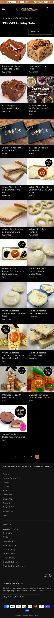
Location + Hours (10, 529)
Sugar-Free (8, 511)
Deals (5, 537)
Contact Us (8, 533)
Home (5, 18)
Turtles (6, 486)
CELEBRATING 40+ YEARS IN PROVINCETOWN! (26, 466)
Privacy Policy (9, 554)
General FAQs (9, 541)
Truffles (6, 482)
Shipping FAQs (10, 545)
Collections (12, 18)
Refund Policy (9, 549)
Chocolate (7, 495)
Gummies (7, 503)
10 (31, 457)
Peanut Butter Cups (12, 478)
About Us (7, 525)
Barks (5, 490)
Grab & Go (7, 499)
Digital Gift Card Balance (14, 566)
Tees (5, 515)
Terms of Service (10, 558)
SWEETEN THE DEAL (13, 584)
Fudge (6, 474)
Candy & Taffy (9, 507)
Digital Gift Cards (10, 562)
